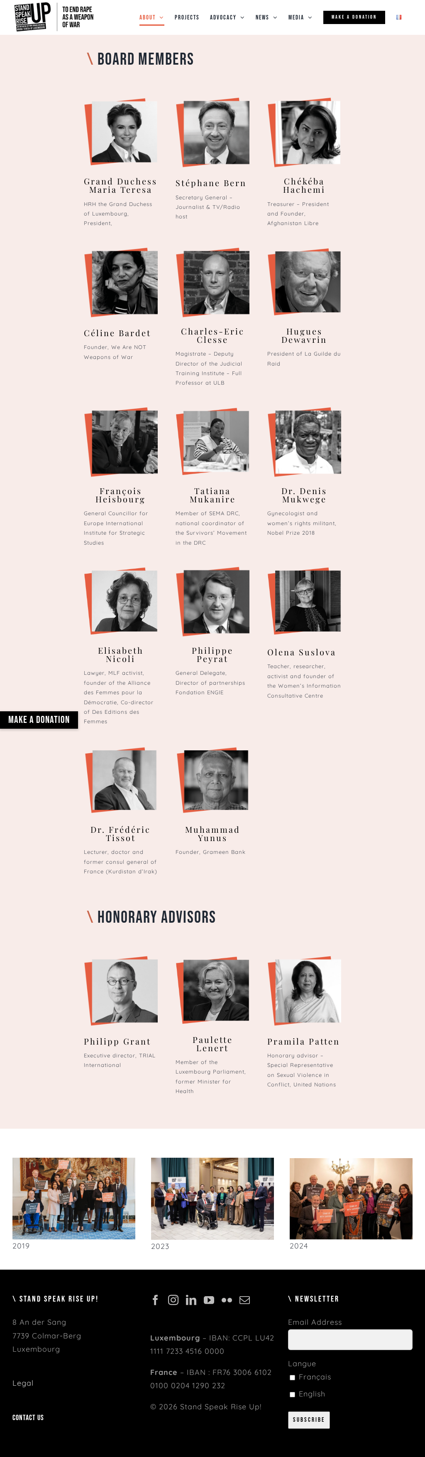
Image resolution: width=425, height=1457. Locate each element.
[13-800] (73, 1161)
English (310, 1394)
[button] (39, 720)
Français (313, 1377)
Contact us (28, 1417)
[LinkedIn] (191, 1300)
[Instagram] (173, 1300)
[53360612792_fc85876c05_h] (212, 1161)
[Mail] (244, 1300)
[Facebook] (155, 1300)
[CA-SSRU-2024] (351, 1161)
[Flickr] (227, 1300)
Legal (23, 1383)
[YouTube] (209, 1300)
